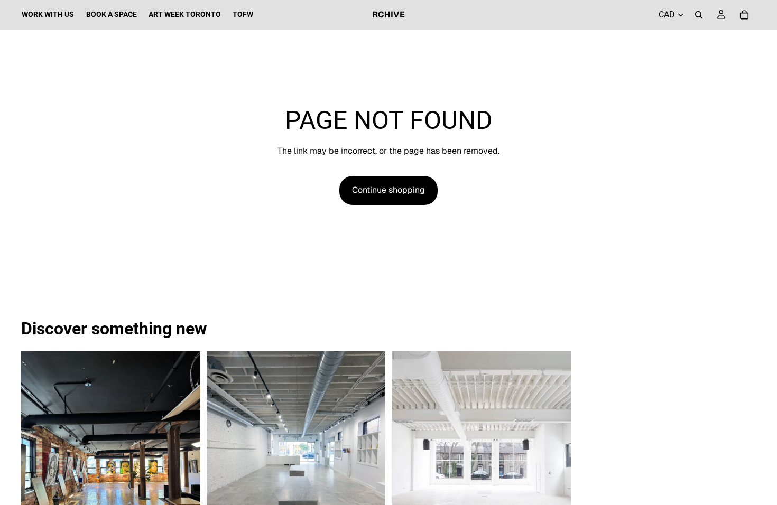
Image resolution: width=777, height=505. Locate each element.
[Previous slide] (37, 463)
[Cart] (744, 14)
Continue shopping (388, 189)
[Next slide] (184, 463)
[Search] (698, 14)
